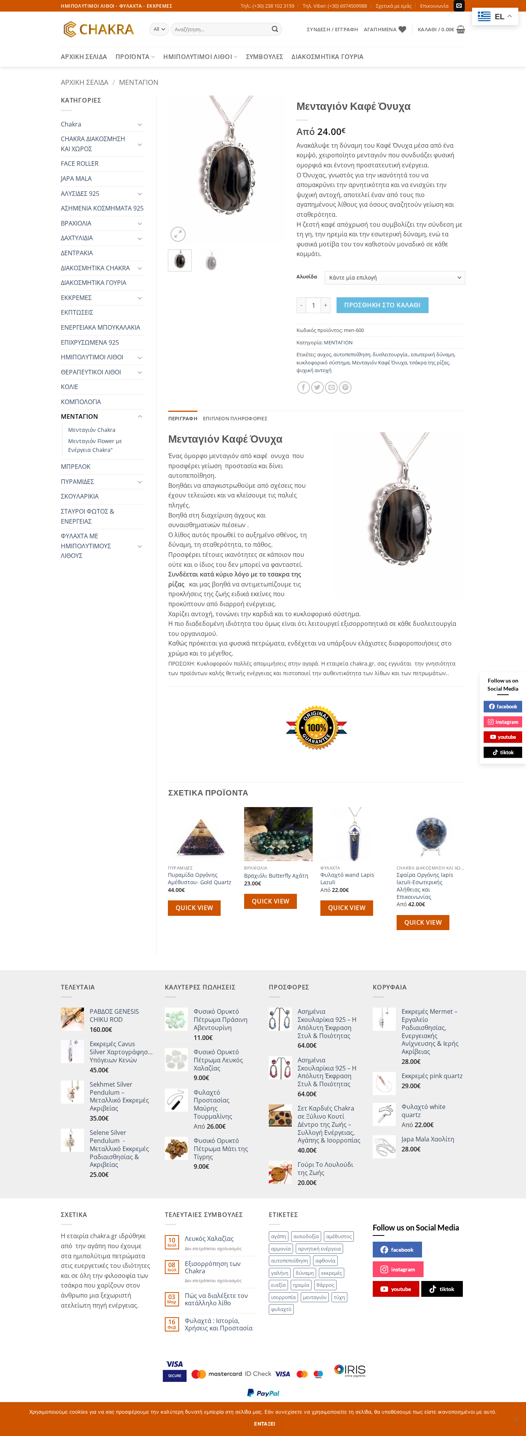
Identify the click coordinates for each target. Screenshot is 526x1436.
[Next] (273, 170)
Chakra (71, 124)
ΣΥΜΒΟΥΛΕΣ (264, 56)
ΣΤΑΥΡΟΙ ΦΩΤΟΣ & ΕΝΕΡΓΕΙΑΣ (87, 516)
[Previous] (180, 170)
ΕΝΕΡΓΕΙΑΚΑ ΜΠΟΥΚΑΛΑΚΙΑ (100, 327)
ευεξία (278, 1284)
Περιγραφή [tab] (183, 418)
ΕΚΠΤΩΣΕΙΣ (77, 312)
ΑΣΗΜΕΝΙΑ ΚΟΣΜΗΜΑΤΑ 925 (102, 208)
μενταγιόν (315, 1297)
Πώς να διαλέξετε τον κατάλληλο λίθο (216, 1299)
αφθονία (325, 1260)
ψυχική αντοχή (314, 370)
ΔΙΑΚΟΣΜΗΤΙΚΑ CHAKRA (95, 268)
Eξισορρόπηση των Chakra (213, 1267)
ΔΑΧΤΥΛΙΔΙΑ (77, 238)
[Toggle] (140, 124)
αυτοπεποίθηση (351, 354)
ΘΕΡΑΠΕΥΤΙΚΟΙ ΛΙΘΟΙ (91, 372)
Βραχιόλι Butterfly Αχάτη (276, 875)
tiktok (447, 1289)
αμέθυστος (339, 1236)
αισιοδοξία (306, 1236)
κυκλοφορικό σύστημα (323, 362)
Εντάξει (265, 1424)
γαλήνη (279, 1272)
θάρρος (325, 1284)
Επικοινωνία (434, 5)
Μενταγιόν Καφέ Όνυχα (379, 362)
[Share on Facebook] (303, 387)
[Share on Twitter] (317, 387)
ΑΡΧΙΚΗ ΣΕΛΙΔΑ (84, 56)
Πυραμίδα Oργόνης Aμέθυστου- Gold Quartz (199, 878)
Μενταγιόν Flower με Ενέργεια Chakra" (95, 445)
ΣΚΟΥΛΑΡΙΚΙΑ (80, 496)
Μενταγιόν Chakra (92, 429)
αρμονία (281, 1248)
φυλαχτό (281, 1309)
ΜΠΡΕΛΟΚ (75, 466)
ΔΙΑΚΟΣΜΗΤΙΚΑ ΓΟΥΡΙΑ (327, 56)
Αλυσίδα (307, 277)
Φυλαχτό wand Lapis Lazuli (347, 878)
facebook (402, 1249)
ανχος (324, 354)
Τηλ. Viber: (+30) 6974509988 (335, 5)
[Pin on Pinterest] (345, 387)
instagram (403, 1269)
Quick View (194, 907)
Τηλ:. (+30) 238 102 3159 (267, 5)
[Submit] (275, 29)
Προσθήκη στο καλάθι (382, 305)
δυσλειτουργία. (391, 354)
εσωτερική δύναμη (432, 354)
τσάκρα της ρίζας (429, 362)
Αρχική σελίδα (84, 82)
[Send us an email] (459, 6)
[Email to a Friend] (331, 387)
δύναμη (305, 1272)
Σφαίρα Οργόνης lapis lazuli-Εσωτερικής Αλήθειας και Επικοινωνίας (425, 885)
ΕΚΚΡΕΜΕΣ (76, 297)
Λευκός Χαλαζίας (209, 1238)
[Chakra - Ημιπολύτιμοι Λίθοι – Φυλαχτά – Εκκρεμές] (99, 29)
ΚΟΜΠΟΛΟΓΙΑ (81, 402)
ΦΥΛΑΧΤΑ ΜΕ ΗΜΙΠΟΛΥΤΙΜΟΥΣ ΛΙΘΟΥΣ (86, 546)
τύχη (339, 1297)
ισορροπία (283, 1297)
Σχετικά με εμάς (394, 5)
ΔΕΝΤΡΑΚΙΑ (77, 253)
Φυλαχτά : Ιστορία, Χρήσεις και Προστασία (219, 1324)
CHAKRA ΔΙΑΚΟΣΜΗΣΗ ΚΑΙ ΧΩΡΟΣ (93, 144)
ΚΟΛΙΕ (69, 387)
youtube (401, 1289)
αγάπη (278, 1236)
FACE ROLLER (80, 163)
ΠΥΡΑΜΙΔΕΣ (77, 481)
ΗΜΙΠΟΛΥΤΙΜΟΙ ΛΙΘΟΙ (197, 56)
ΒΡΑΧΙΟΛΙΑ (76, 223)
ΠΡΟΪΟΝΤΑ (133, 56)
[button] (332, 29)
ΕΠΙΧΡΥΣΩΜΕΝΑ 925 (90, 342)
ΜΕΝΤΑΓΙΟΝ (139, 82)
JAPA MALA (76, 178)
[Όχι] (515, 1421)
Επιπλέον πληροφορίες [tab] (235, 418)
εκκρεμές (331, 1272)
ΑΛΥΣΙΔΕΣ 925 (80, 193)
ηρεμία (301, 1284)
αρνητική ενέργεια (319, 1248)
